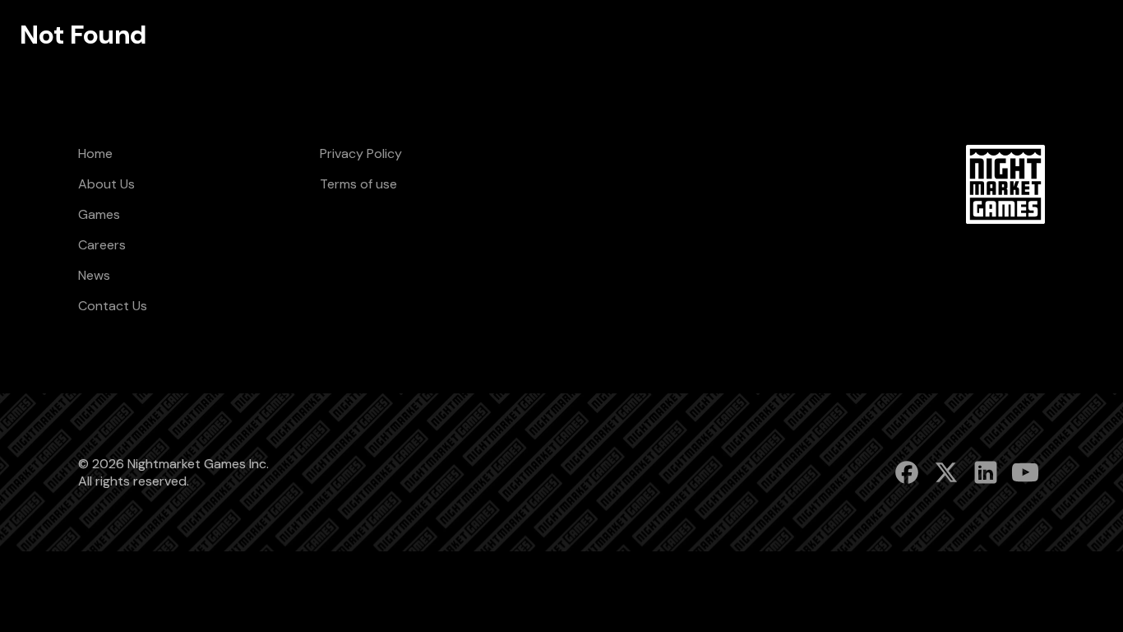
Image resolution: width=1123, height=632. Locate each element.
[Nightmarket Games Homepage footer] (1005, 184)
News (94, 275)
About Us (106, 184)
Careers (102, 244)
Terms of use (358, 184)
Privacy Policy (361, 153)
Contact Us (112, 305)
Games (99, 214)
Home (95, 153)
